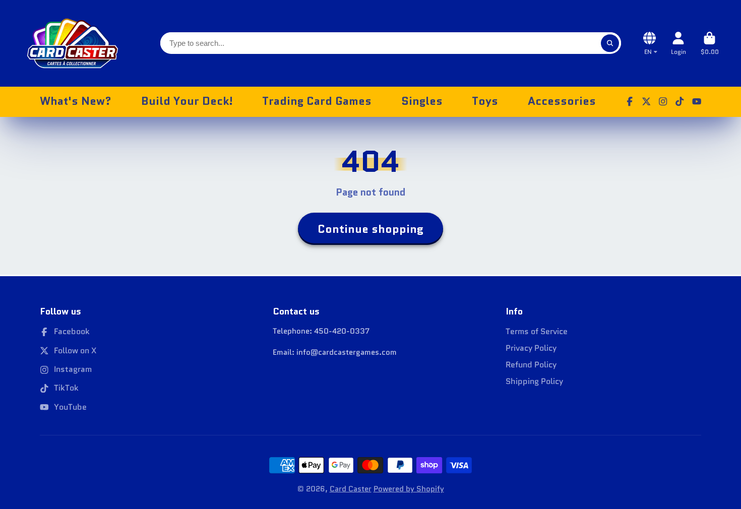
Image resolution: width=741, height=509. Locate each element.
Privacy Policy (531, 348)
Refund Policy (531, 364)
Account (678, 43)
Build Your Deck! (187, 101)
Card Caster (351, 488)
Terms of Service (537, 331)
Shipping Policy (534, 381)
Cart (710, 43)
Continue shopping (370, 229)
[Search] (610, 43)
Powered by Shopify (409, 488)
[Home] (72, 43)
